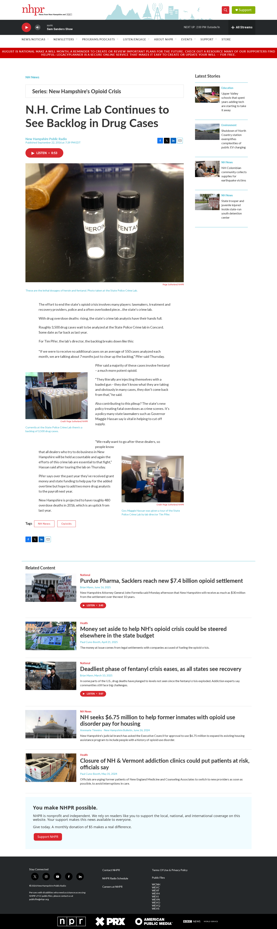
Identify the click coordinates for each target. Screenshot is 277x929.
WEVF (155, 890)
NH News (32, 77)
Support (245, 10)
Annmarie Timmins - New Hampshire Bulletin (106, 730)
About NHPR (163, 39)
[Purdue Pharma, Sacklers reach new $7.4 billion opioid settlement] (50, 588)
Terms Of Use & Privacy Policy (169, 870)
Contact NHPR (111, 870)
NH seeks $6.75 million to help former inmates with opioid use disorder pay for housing (157, 720)
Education (227, 88)
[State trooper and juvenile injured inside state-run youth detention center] (207, 202)
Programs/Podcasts (98, 39)
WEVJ (155, 896)
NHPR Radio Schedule (115, 878)
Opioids (66, 523)
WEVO (156, 902)
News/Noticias (33, 39)
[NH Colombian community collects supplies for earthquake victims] (207, 169)
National (85, 575)
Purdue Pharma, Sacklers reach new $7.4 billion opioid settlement (161, 580)
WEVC (156, 887)
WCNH (156, 884)
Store (226, 39)
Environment (228, 125)
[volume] (37, 27)
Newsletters (64, 39)
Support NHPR (47, 837)
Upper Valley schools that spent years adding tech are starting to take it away (233, 102)
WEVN (156, 899)
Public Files (158, 877)
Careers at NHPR (112, 886)
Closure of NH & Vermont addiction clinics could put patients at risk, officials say (164, 763)
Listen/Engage (134, 39)
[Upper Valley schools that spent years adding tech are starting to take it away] (207, 94)
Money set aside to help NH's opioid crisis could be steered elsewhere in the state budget (153, 632)
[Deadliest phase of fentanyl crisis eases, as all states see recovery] (50, 676)
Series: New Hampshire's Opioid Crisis (76, 91)
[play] (26, 27)
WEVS (155, 908)
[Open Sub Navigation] (48, 39)
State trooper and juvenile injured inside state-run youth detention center (232, 209)
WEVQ (156, 905)
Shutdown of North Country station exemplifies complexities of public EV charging (233, 139)
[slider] (43, 27)
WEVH (156, 893)
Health (84, 623)
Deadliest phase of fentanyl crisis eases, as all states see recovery (160, 669)
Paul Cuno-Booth (90, 642)
